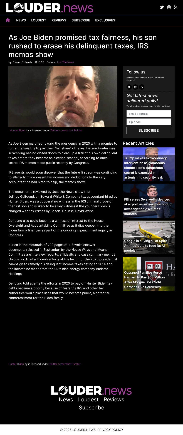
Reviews (59, 20)
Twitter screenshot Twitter (66, 130)
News (21, 20)
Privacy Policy (110, 430)
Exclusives (105, 20)
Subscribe (81, 20)
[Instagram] (169, 7)
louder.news (49, 8)
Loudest (38, 20)
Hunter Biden (18, 130)
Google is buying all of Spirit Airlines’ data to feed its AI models (145, 245)
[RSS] (175, 7)
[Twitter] (162, 7)
